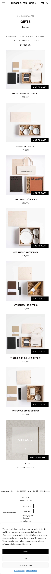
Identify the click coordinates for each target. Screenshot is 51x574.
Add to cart (40, 87)
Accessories (25, 41)
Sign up (27, 511)
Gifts (37, 41)
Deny (25, 558)
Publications (26, 37)
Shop (25, 16)
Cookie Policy (19, 570)
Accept (25, 551)
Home (19, 16)
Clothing (40, 37)
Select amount (38, 457)
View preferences (25, 565)
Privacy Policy (31, 570)
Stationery (25, 45)
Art (13, 41)
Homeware (11, 37)
